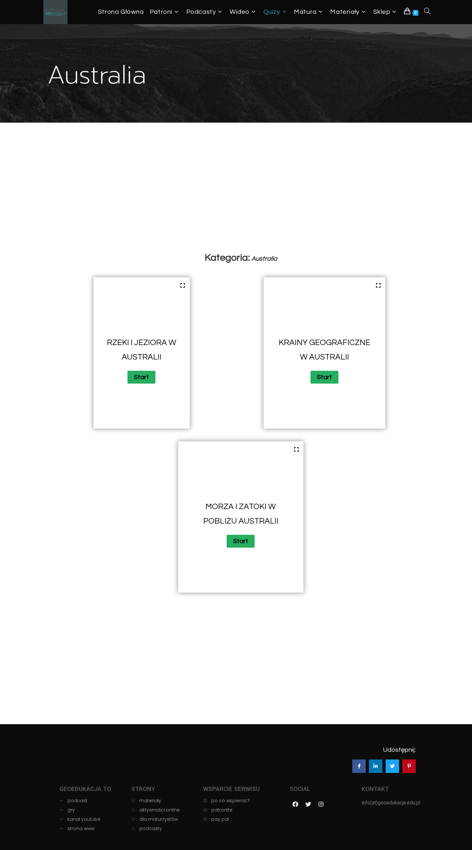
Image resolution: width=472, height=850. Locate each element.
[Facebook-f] (295, 804)
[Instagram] (321, 804)
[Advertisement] (241, 206)
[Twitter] (308, 804)
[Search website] (427, 12)
